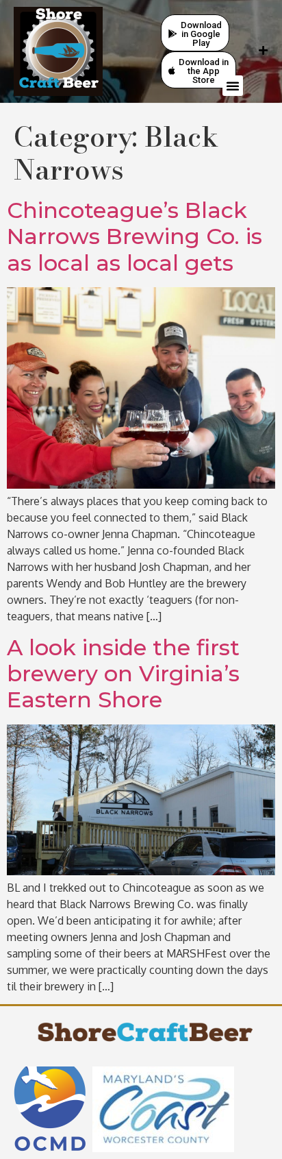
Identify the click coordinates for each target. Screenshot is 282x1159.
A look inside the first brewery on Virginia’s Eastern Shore (123, 673)
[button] (232, 85)
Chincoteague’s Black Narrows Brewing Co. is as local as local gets (134, 236)
